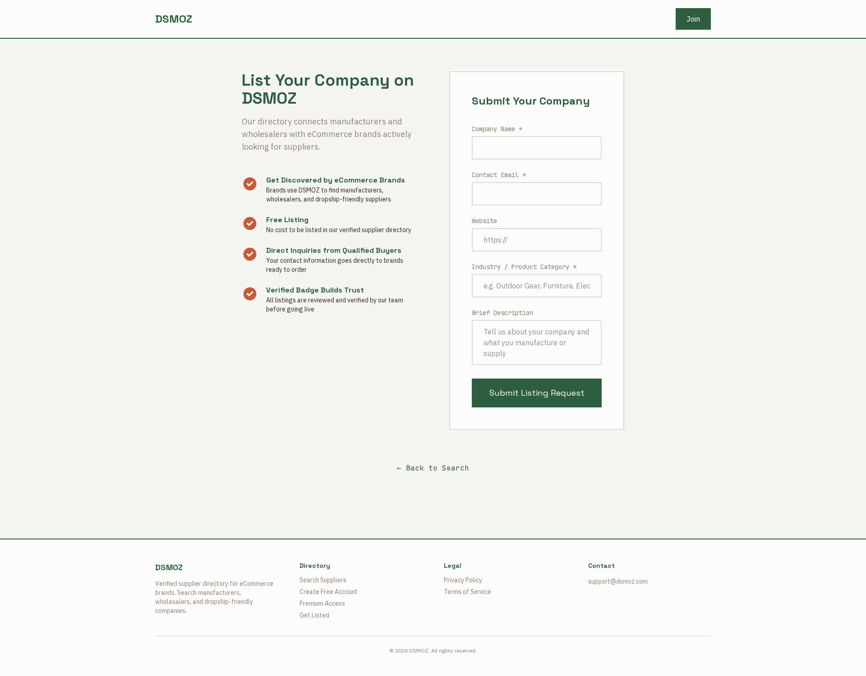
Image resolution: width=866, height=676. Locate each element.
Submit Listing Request (537, 393)
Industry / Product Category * (524, 267)
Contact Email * (499, 175)
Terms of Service (467, 592)
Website (484, 221)
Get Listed (314, 615)
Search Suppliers (322, 580)
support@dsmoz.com (618, 581)
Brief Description (502, 313)
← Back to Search (433, 468)
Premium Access (322, 603)
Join (693, 18)
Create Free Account (328, 592)
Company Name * (497, 129)
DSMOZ (173, 19)
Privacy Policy (463, 580)
